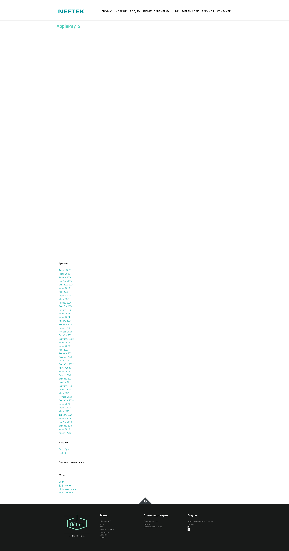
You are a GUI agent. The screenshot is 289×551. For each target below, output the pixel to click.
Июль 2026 (64, 274)
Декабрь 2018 (65, 426)
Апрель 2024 (65, 321)
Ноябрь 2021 (65, 382)
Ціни (102, 524)
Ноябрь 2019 (65, 422)
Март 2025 (64, 299)
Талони (147, 524)
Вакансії (103, 535)
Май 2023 (63, 350)
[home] (77, 523)
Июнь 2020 (64, 404)
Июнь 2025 (64, 288)
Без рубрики (65, 449)
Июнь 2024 (64, 317)
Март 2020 (64, 411)
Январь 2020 (65, 418)
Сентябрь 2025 (66, 284)
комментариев (68, 489)
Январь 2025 (65, 303)
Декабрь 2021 (65, 379)
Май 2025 (63, 292)
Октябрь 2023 (66, 335)
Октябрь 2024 (66, 310)
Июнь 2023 (64, 346)
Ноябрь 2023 (65, 332)
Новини (63, 453)
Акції (102, 527)
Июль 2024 (64, 313)
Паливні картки (151, 521)
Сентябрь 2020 (66, 400)
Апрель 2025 (65, 295)
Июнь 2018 (64, 429)
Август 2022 (65, 368)
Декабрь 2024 (65, 306)
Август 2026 (65, 270)
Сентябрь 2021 (66, 386)
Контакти (104, 532)
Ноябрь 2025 (65, 281)
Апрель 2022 (65, 375)
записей (65, 485)
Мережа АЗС (105, 521)
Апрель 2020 (65, 407)
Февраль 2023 (66, 353)
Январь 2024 (65, 328)
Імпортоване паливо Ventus (200, 521)
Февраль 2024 (66, 324)
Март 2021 (64, 393)
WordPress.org (66, 492)
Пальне (191, 524)
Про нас (103, 537)
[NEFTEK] (71, 11)
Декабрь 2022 (65, 357)
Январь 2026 (65, 277)
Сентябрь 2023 (66, 339)
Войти (62, 482)
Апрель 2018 (65, 433)
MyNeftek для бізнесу (153, 527)
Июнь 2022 (64, 371)
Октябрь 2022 (66, 360)
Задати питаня (107, 529)
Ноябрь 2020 (65, 397)
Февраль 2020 (66, 415)
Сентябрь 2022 (66, 364)
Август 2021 (65, 389)
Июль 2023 (64, 342)
